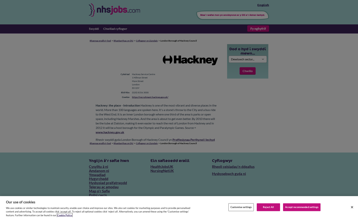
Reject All (268, 207)
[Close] (352, 207)
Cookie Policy (64, 215)
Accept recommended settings (301, 207)
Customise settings (241, 207)
